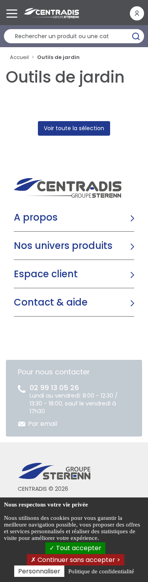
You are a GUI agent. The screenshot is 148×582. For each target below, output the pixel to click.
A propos (36, 217)
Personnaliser (39, 571)
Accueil (19, 57)
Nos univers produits (63, 245)
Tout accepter (77, 548)
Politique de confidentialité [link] (101, 571)
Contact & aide (51, 302)
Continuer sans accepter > (78, 559)
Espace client (46, 273)
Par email (42, 423)
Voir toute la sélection (74, 128)
